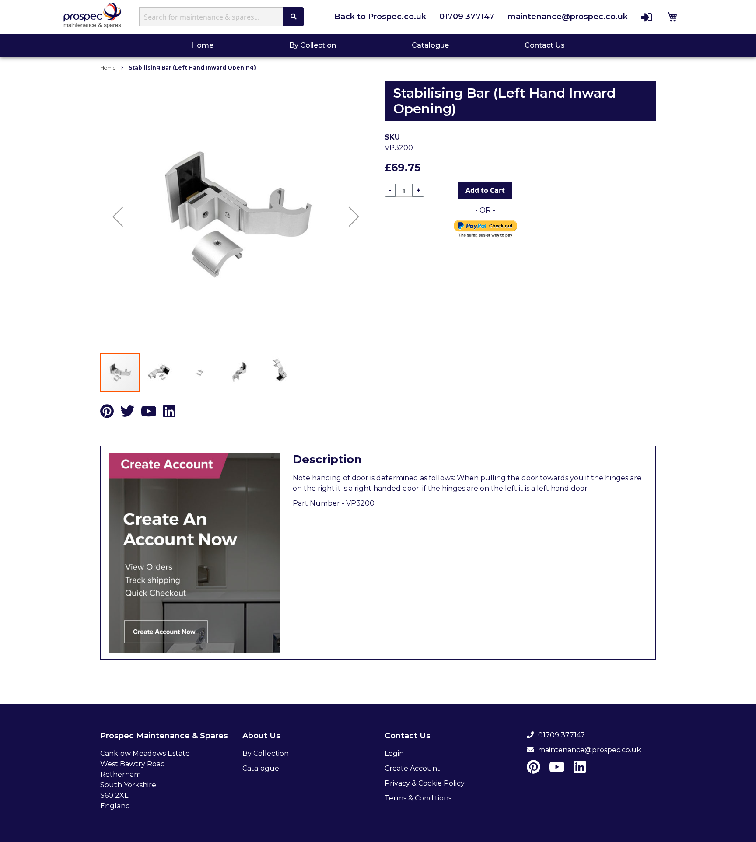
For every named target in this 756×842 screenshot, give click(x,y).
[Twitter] (127, 414)
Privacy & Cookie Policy (425, 783)
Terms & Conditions (418, 798)
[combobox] (213, 16)
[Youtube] (149, 414)
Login (394, 753)
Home (203, 45)
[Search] (293, 16)
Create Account (412, 768)
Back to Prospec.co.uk (380, 16)
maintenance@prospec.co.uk (568, 16)
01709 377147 (466, 16)
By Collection (312, 45)
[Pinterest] (107, 414)
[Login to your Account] (646, 17)
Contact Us (545, 45)
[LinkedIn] (169, 414)
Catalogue (430, 45)
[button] (117, 216)
